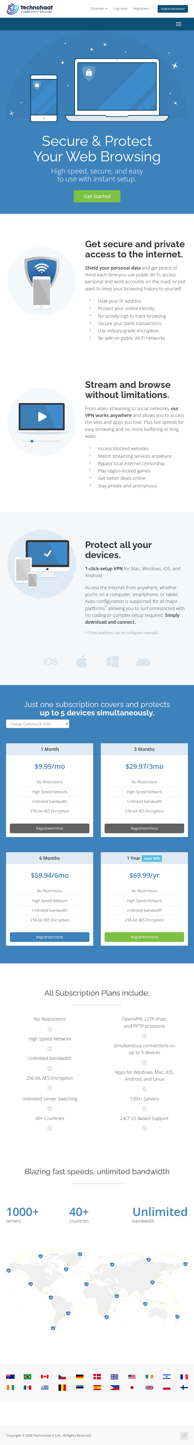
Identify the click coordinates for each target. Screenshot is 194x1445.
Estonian (98, 8)
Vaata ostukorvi (173, 9)
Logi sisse (120, 8)
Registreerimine (49, 828)
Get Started (97, 196)
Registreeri (141, 8)
